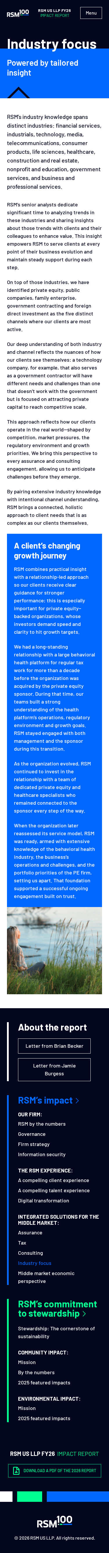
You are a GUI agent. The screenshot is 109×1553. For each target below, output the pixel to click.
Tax (22, 1242)
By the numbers (36, 1372)
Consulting (30, 1252)
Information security (42, 1154)
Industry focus (34, 1263)
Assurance (30, 1232)
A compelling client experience (53, 1180)
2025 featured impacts (44, 1382)
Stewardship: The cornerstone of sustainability (56, 1332)
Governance (32, 1134)
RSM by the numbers (42, 1123)
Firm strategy (34, 1144)
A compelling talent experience (54, 1190)
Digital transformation (43, 1200)
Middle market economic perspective (46, 1277)
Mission (27, 1362)
